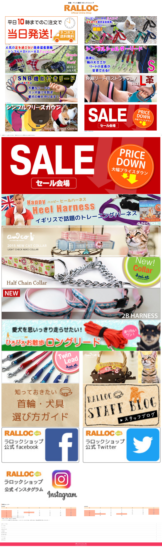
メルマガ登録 (3, 538)
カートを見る (3, 525)
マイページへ (3, 527)
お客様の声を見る (4, 529)
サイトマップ (3, 536)
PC (86, 543)
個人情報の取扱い (4, 534)
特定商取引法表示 (4, 532)
